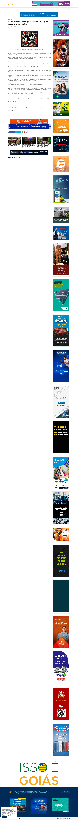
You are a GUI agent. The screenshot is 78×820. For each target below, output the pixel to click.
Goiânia (28, 9)
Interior (38, 9)
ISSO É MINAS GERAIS (18, 818)
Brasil (48, 9)
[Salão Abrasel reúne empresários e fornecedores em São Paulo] (14, 140)
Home (9, 9)
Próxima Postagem (47, 160)
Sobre (61, 818)
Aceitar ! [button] (4, 816)
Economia (43, 9)
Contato (64, 818)
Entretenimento (62, 9)
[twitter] (65, 792)
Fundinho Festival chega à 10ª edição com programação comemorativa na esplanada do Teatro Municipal (43, 145)
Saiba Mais (9, 815)
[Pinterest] (24, 132)
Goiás (24, 9)
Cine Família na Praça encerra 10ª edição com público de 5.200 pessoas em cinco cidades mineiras (28, 145)
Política (56, 9)
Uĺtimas (19, 9)
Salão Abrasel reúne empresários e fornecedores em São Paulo (14, 145)
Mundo (51, 9)
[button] (67, 9)
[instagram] (69, 792)
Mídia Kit (68, 818)
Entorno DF (33, 9)
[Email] (26, 132)
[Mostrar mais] (29, 132)
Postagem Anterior (11, 160)
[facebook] (62, 792)
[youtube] (67, 792)
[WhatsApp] (22, 132)
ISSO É (13, 9)
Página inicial (10, 19)
